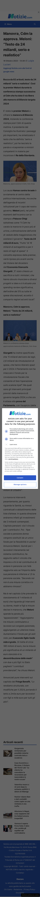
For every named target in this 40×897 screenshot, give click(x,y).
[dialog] (20, 448)
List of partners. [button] (13, 459)
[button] (20, 444)
